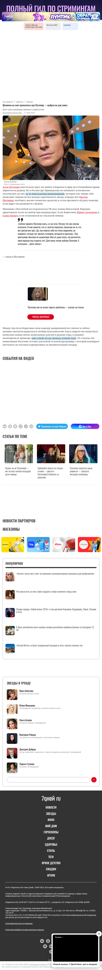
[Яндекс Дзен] (51, 946)
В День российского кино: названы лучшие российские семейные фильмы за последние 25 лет (55, 628)
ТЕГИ (51, 856)
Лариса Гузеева (26, 764)
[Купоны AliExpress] (89, 544)
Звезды (29, 102)
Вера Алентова (26, 691)
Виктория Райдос (27, 734)
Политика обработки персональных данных (24, 930)
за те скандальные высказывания (45, 193)
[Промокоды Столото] (12, 544)
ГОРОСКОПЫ (51, 832)
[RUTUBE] (45, 946)
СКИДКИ (51, 869)
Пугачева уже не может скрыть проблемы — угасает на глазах (56, 307)
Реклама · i (59, 937)
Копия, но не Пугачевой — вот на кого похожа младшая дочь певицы (18, 471)
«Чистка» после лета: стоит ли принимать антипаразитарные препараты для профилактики (55, 573)
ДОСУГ (51, 838)
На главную (8, 102)
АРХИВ (51, 875)
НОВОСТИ (51, 807)
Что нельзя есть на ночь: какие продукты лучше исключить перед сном (46, 591)
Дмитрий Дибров (27, 749)
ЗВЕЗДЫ (51, 813)
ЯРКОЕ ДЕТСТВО (51, 863)
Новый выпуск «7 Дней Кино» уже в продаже (75, 964)
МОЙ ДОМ (51, 826)
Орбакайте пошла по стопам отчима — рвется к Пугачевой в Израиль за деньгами (50, 473)
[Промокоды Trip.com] (38, 544)
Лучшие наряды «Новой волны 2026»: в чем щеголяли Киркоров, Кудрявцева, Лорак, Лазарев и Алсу (56, 610)
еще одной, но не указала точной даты (54, 338)
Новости (19, 102)
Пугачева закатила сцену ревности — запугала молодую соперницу (81, 471)
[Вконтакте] (42, 941)
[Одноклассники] (48, 941)
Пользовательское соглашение (19, 923)
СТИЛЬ (51, 850)
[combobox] (48, 779)
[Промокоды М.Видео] (63, 544)
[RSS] (51, 952)
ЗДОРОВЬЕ (51, 844)
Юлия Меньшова (27, 705)
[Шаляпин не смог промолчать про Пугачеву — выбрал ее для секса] (21, 426)
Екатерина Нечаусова (12, 113)
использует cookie (38, 964)
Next (98, 545)
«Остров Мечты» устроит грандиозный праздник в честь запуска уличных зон (49, 645)
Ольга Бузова (25, 720)
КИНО (51, 819)
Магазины (11, 529)
